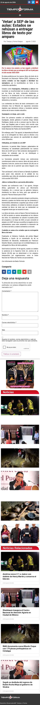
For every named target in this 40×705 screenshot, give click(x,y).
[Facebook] (29, 2)
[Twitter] (33, 2)
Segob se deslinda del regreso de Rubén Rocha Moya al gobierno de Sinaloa (18, 684)
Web (3, 330)
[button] (20, 15)
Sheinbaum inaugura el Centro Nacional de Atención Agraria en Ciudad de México (17, 612)
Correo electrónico (9, 322)
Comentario (6, 291)
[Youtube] (37, 2)
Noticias (8, 392)
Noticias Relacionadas (17, 548)
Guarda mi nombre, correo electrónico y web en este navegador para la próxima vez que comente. (19, 339)
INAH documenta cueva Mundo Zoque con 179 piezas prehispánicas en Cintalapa (19, 648)
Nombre (5, 315)
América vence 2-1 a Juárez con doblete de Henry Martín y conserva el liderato (19, 576)
